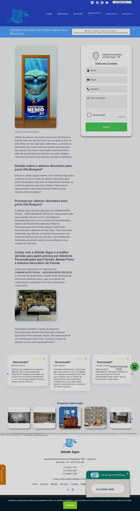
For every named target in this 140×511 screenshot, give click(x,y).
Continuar (70, 505)
